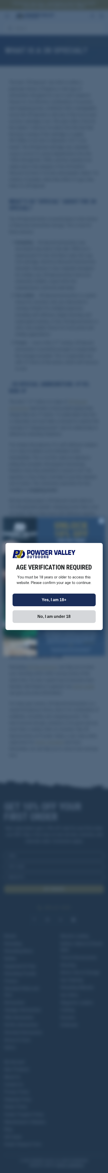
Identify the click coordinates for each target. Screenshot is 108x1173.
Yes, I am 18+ (54, 600)
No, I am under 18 (54, 616)
